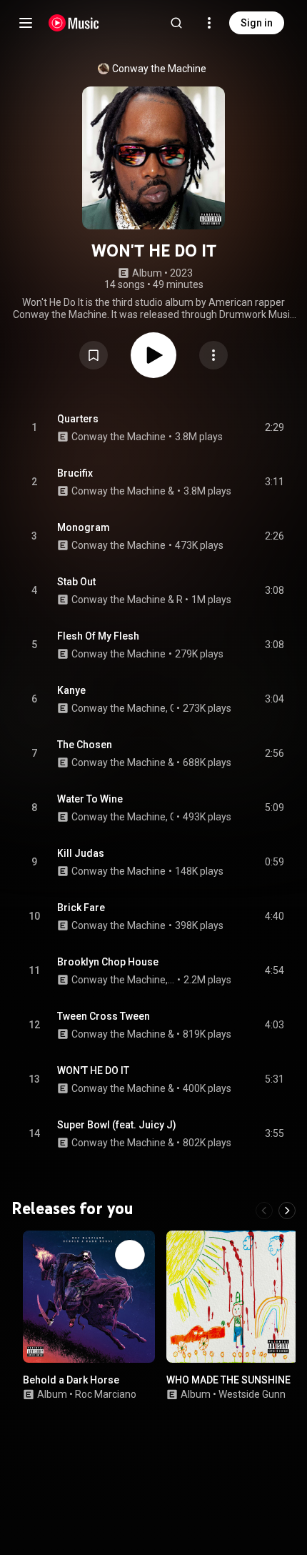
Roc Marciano (105, 1393)
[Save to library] (93, 355)
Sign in (257, 23)
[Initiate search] (176, 22)
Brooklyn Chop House (107, 962)
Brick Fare (81, 907)
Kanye (71, 690)
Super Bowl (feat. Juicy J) (116, 1125)
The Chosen (84, 744)
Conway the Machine (159, 68)
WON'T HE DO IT (93, 1070)
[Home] (74, 22)
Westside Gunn (252, 1393)
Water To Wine (90, 799)
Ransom (179, 599)
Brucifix (75, 473)
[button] (93, 355)
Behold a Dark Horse (71, 1380)
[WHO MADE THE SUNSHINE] (232, 1297)
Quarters (78, 418)
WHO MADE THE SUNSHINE (228, 1380)
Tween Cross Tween (103, 1016)
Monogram (83, 527)
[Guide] (25, 22)
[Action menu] (213, 355)
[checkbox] (274, 428)
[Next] (287, 1210)
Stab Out (76, 581)
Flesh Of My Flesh (98, 636)
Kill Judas (80, 853)
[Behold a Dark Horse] (89, 1297)
